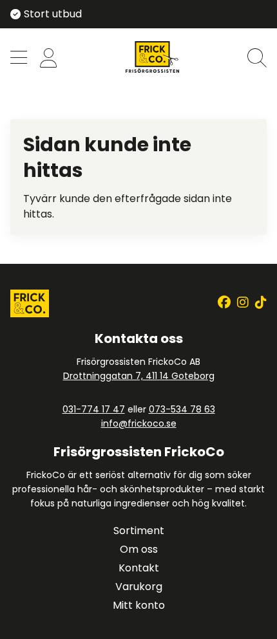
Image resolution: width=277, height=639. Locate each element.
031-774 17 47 (93, 409)
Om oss (139, 549)
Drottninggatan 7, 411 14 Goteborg (139, 375)
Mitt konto (139, 605)
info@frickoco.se (139, 423)
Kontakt (139, 567)
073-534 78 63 (182, 409)
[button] (18, 58)
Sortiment (138, 530)
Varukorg (138, 586)
